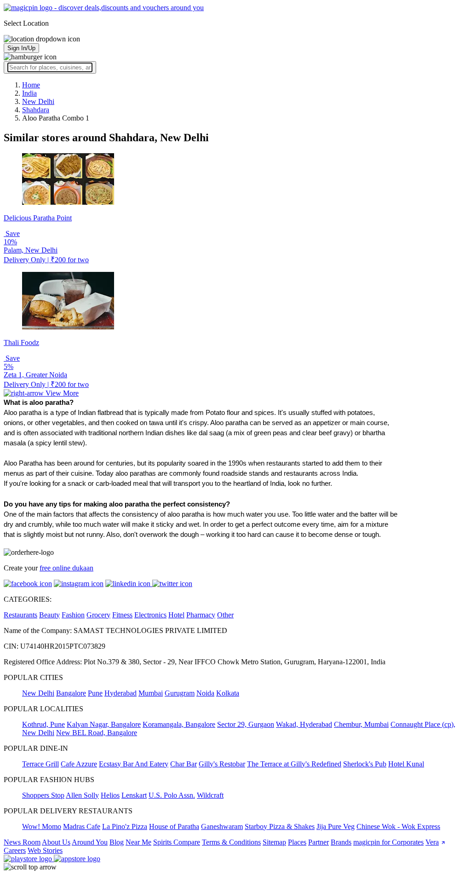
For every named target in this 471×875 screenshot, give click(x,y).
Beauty (49, 615)
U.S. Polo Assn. (172, 795)
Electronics (150, 615)
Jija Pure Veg (335, 826)
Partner (318, 842)
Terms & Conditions (231, 842)
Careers (15, 850)
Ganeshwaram (222, 826)
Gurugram (180, 693)
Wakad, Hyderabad (304, 724)
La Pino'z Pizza (124, 826)
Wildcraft (210, 795)
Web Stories (45, 850)
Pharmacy (200, 615)
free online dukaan (66, 568)
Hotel (176, 615)
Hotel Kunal (406, 764)
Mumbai (150, 693)
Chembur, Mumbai (361, 724)
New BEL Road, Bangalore (96, 733)
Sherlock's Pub (364, 764)
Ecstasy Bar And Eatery (133, 764)
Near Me (138, 842)
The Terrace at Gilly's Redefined (294, 764)
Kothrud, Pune (43, 724)
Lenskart (134, 795)
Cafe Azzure (79, 764)
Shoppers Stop (43, 795)
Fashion (73, 615)
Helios (110, 795)
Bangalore (71, 693)
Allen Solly (82, 795)
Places (297, 842)
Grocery (98, 615)
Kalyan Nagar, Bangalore (104, 724)
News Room (22, 842)
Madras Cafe (81, 826)
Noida (205, 693)
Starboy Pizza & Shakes (280, 826)
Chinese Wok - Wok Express (398, 826)
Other (225, 615)
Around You (90, 842)
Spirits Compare (176, 842)
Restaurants (20, 615)
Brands (341, 842)
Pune (95, 693)
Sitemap (274, 842)
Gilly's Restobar (222, 764)
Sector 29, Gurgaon (245, 724)
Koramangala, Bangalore (179, 724)
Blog (116, 842)
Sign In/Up (21, 48)
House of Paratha (174, 826)
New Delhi (38, 693)
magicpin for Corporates (388, 842)
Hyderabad (120, 693)
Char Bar (183, 764)
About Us (56, 842)
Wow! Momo (41, 826)
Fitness (122, 615)
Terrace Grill (40, 764)
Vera (432, 842)
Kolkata (227, 693)
